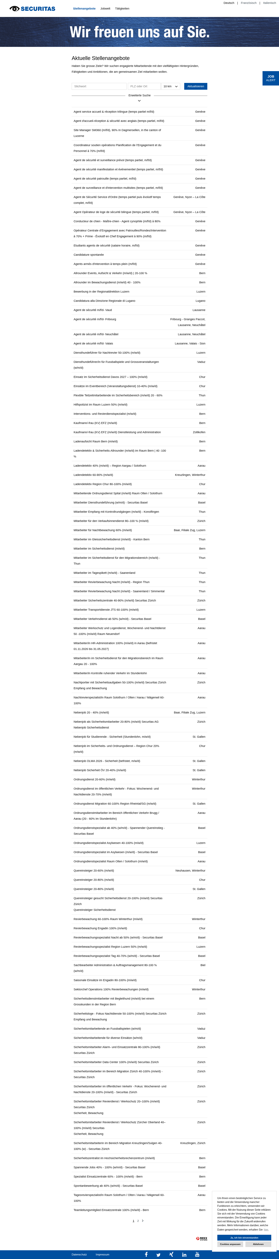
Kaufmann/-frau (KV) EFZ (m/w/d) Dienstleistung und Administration (117, 432)
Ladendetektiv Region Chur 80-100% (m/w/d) (103, 484)
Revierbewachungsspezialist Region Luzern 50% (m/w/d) (110, 946)
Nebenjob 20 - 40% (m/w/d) (91, 712)
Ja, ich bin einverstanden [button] (244, 1237)
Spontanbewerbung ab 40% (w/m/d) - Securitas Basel (108, 1185)
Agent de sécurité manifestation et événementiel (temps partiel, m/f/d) (118, 169)
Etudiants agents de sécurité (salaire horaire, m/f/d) (107, 245)
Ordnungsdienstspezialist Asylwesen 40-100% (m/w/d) (109, 843)
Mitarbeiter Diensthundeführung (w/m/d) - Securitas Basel (111, 502)
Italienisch (269, 3)
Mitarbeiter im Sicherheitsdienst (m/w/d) (99, 548)
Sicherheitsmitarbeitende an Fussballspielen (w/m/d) (107, 1028)
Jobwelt (105, 8)
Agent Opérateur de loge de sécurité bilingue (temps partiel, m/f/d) (116, 212)
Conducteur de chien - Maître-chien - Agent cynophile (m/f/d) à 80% (117, 221)
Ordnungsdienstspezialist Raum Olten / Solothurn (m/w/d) (111, 861)
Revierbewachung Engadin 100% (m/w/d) (100, 928)
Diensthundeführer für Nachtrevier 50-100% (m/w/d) (107, 352)
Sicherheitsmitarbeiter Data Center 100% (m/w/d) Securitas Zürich (116, 1062)
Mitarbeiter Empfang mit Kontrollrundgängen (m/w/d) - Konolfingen (116, 511)
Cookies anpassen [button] (230, 1244)
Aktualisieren (195, 86)
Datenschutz (79, 1254)
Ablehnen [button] (258, 1244)
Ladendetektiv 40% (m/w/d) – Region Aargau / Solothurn (110, 465)
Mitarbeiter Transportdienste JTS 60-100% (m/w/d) (106, 609)
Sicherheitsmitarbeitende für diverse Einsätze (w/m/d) (108, 1037)
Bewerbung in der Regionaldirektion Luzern (101, 291)
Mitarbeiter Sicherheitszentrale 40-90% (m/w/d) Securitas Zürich (115, 600)
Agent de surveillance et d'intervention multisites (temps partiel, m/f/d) (118, 187)
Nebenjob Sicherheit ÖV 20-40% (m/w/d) (100, 770)
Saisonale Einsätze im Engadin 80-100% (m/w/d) (105, 980)
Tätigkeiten (122, 8)
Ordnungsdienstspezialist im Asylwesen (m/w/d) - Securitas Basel (116, 852)
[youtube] (197, 1255)
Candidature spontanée (89, 254)
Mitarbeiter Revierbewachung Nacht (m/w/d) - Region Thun (112, 582)
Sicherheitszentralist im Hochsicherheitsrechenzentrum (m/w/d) (114, 1158)
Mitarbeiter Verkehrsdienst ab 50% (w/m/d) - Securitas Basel (112, 619)
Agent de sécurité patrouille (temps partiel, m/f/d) (105, 178)
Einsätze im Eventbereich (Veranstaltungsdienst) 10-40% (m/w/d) (115, 386)
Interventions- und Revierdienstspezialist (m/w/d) (105, 413)
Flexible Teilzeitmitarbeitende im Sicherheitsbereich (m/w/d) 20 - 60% (118, 395)
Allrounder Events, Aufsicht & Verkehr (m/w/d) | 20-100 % (110, 273)
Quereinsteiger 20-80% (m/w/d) (94, 879)
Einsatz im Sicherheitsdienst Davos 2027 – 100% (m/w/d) (110, 377)
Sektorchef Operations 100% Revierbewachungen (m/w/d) (111, 989)
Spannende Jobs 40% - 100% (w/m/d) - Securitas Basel (109, 1167)
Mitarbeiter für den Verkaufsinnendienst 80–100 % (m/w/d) (111, 521)
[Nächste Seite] (143, 1220)
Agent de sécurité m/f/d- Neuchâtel (96, 334)
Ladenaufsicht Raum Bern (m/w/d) (96, 441)
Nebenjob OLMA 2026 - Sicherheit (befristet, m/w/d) (107, 761)
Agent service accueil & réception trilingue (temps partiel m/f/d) (114, 111)
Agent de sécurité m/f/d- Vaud (93, 310)
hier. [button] (266, 1229)
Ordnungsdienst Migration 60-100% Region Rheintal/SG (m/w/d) (115, 803)
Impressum (102, 1254)
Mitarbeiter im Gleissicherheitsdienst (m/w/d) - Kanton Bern (112, 539)
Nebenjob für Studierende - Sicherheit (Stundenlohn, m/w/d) (112, 736)
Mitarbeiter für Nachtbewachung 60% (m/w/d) (103, 530)
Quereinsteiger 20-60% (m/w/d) (94, 870)
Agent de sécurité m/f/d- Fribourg (95, 319)
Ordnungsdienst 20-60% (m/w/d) (94, 779)
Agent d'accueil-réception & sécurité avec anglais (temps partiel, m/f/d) (119, 121)
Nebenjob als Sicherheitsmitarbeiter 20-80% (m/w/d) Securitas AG (116, 721)
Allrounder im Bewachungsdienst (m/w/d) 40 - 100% (107, 282)
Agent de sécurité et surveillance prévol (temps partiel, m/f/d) (113, 160)
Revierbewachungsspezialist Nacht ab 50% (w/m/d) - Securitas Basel (118, 937)
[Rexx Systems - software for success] (201, 1239)
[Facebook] (146, 1255)
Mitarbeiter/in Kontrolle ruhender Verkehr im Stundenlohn (110, 673)
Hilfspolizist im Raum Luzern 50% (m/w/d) (100, 404)
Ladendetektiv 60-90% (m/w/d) (93, 475)
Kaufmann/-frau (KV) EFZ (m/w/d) (95, 423)
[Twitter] (158, 1255)
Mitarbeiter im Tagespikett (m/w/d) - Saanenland (104, 572)
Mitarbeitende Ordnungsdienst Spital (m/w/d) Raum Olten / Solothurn (118, 493)
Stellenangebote (84, 8)
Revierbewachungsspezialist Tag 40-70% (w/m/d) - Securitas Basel (117, 956)
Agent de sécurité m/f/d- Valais (93, 343)
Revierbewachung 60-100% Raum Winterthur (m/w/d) (108, 919)
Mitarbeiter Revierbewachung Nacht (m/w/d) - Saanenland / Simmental (119, 591)
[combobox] (170, 86)
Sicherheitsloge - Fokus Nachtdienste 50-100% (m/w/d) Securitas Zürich (120, 1013)
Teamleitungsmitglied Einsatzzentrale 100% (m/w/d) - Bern (111, 1210)
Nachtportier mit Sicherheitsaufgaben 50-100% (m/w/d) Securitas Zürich (120, 682)
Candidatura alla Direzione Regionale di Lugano (104, 300)
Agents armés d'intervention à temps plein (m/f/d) (105, 264)
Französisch (249, 3)
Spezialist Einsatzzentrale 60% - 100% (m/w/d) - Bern (108, 1176)
